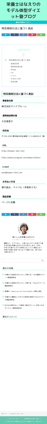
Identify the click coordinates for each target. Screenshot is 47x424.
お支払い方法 (16, 79)
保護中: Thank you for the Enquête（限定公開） (24, 291)
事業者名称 (15, 64)
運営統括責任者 (16, 67)
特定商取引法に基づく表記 (19, 60)
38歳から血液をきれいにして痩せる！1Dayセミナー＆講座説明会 (25, 284)
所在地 (13, 70)
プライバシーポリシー (14, 418)
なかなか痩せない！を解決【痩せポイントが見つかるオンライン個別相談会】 (24, 306)
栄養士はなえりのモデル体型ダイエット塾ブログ (23, 10)
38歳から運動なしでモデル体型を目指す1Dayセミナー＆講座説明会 (25, 298)
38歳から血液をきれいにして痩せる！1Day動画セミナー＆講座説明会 (25, 276)
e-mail (13, 76)
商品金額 (14, 82)
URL (12, 73)
